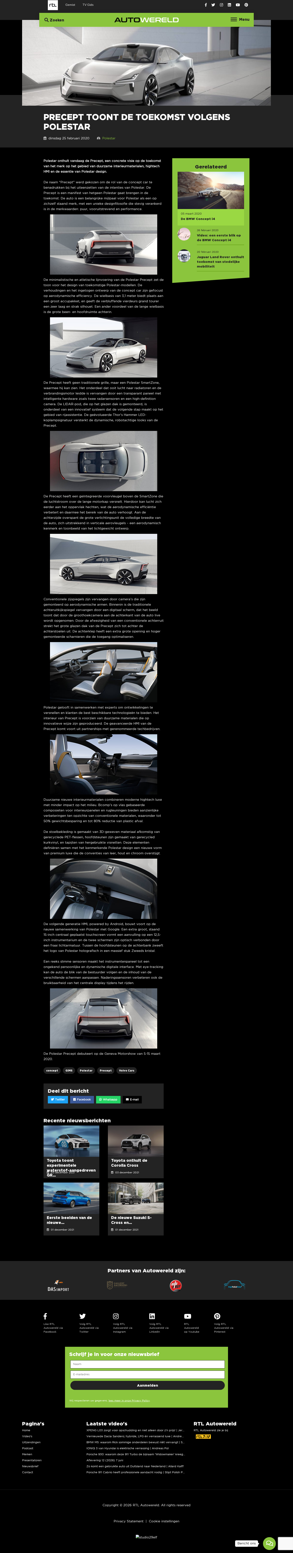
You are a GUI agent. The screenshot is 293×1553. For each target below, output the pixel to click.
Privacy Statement (128, 1521)
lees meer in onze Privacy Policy (129, 1401)
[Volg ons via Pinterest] (246, 5)
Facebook (83, 1100)
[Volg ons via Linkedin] (229, 5)
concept (52, 1070)
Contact (27, 1472)
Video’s (27, 1436)
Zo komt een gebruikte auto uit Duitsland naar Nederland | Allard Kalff (135, 1466)
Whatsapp (109, 1100)
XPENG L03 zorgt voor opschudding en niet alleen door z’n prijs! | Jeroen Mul (139, 1430)
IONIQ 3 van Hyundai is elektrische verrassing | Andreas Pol (127, 1448)
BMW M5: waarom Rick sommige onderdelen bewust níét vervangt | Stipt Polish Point (145, 1442)
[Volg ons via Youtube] (237, 5)
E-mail (134, 1100)
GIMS (68, 1070)
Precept (106, 1070)
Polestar (108, 138)
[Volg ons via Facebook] (205, 5)
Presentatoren (32, 1460)
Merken (27, 1454)
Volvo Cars (126, 1070)
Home (26, 1430)
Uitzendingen (31, 1442)
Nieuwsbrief (30, 1466)
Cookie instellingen (164, 1521)
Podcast (27, 1448)
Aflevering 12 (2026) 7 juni (104, 1460)
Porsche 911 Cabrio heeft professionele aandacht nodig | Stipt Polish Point (137, 1472)
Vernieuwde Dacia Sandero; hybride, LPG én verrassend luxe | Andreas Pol (138, 1436)
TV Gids (88, 4)
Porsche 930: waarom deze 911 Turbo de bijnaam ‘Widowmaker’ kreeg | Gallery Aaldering (148, 1454)
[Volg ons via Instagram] (221, 5)
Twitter (59, 1100)
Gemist (70, 4)
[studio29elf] (146, 1537)
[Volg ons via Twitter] (213, 5)
